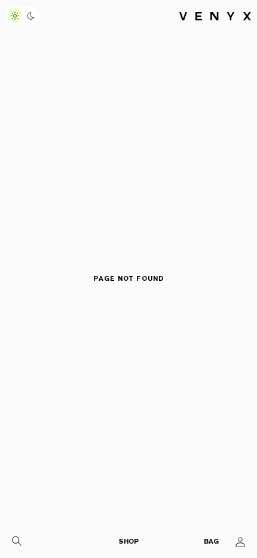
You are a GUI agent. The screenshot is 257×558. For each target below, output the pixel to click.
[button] (17, 542)
